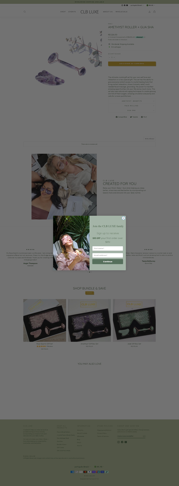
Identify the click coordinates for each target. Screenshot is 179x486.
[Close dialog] (123, 218)
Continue (107, 261)
